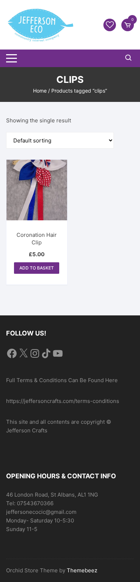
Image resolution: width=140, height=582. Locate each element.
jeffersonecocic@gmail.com (41, 511)
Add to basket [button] (36, 268)
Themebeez (82, 570)
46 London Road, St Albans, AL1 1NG (52, 494)
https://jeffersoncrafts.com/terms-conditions (62, 401)
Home (40, 91)
